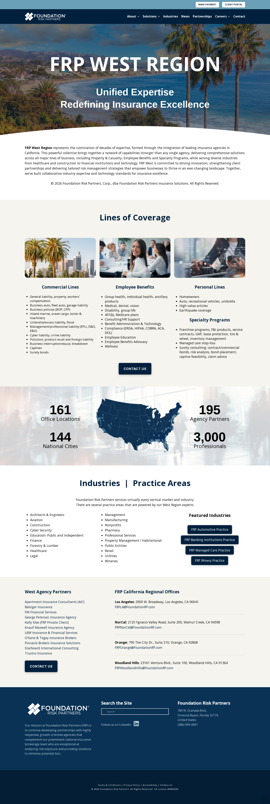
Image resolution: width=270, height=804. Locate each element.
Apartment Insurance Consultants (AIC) (54, 602)
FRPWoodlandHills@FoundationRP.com (144, 668)
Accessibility (150, 785)
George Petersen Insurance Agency (50, 617)
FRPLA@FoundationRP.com (135, 607)
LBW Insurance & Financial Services (51, 632)
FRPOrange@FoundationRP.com (138, 647)
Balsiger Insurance (38, 607)
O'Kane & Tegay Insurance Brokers (50, 638)
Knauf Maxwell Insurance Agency (49, 627)
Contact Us (166, 785)
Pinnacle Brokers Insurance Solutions (52, 643)
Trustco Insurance (38, 653)
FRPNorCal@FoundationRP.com (138, 627)
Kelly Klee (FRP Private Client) (47, 622)
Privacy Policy (132, 785)
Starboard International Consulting (52, 648)
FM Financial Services (41, 612)
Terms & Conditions (109, 785)
